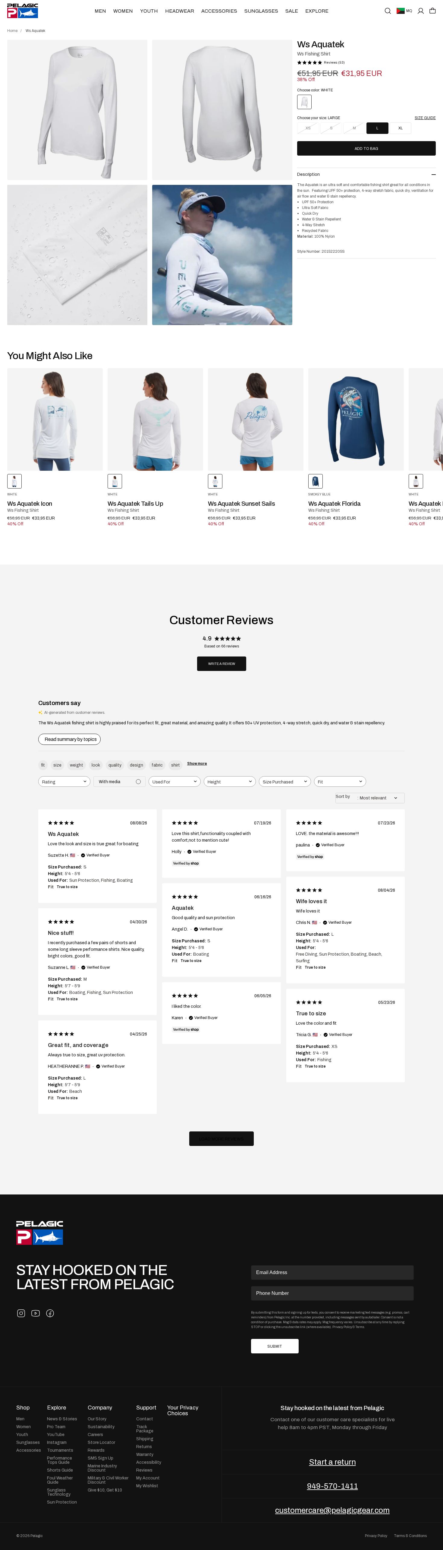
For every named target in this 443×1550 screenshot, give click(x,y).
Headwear (179, 11)
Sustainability (101, 1427)
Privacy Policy (342, 1326)
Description (308, 174)
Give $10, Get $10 (105, 1490)
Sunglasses (261, 11)
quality (114, 765)
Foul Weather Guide (60, 1480)
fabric (157, 765)
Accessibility (148, 1462)
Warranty (144, 1454)
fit (43, 765)
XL (400, 128)
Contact (144, 1419)
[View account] (421, 11)
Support (146, 1407)
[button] (432, 11)
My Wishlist (147, 1486)
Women (123, 11)
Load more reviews (221, 1139)
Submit (274, 1346)
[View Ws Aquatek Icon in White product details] (55, 419)
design (136, 765)
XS (308, 128)
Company (100, 1407)
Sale (291, 11)
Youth (149, 11)
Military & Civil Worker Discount (108, 1480)
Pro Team (56, 1427)
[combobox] (64, 781)
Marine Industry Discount (102, 1468)
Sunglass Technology (59, 1492)
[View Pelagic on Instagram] (21, 1313)
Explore (316, 11)
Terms (359, 1326)
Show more (197, 763)
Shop (23, 1407)
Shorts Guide (60, 1470)
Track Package (144, 1429)
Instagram (57, 1442)
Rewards (96, 1450)
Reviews (144, 1470)
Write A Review (221, 663)
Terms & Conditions (410, 1536)
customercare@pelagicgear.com (332, 1510)
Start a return (332, 1462)
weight (76, 765)
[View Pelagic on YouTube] (35, 1313)
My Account (148, 1478)
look (96, 765)
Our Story (97, 1419)
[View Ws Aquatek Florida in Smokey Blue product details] (356, 419)
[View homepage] (22, 11)
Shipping (144, 1439)
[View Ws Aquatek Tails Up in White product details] (155, 419)
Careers (95, 1434)
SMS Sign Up (100, 1458)
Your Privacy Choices (182, 1410)
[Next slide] (406, 419)
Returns (144, 1446)
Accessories (219, 11)
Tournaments (60, 1450)
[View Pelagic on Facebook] (50, 1313)
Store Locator (101, 1442)
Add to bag (366, 148)
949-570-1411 (332, 1486)
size (57, 765)
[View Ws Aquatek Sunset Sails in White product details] (255, 419)
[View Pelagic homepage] (39, 1233)
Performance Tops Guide (59, 1460)
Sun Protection (62, 1502)
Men (100, 11)
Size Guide (425, 118)
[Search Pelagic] (388, 11)
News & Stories (62, 1419)
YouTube (55, 1434)
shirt (175, 765)
